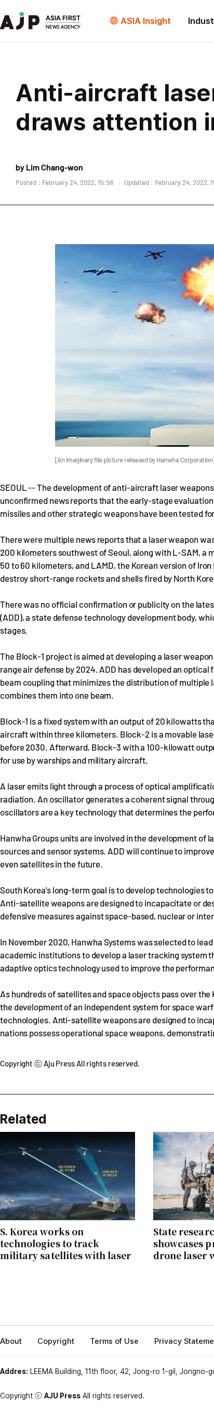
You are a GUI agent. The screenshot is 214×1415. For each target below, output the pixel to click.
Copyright (55, 1341)
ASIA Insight (146, 21)
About (11, 1341)
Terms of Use (114, 1341)
